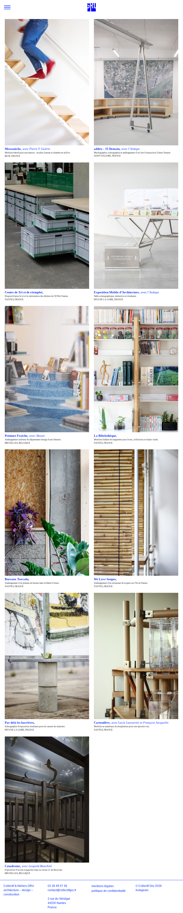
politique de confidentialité (109, 891)
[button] (7, 7)
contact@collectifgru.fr (62, 890)
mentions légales (103, 886)
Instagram (142, 890)
